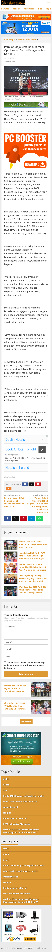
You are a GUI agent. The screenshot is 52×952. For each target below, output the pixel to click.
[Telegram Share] (31, 518)
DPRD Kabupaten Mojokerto (16, 824)
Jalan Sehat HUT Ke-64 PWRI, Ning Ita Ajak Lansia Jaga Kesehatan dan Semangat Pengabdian (14, 709)
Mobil (6, 779)
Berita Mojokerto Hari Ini (15, 818)
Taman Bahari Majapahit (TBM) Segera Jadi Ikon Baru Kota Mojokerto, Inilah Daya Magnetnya (37, 503)
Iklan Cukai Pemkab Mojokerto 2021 (20, 801)
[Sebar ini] (7, 518)
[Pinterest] (38, 484)
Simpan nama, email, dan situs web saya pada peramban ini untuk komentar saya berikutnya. (24, 665)
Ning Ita (7, 813)
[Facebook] (25, 484)
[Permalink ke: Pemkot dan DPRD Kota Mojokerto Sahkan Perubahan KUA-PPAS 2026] (10, 545)
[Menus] (49, 3)
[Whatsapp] (39, 518)
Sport (6, 790)
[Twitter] (31, 484)
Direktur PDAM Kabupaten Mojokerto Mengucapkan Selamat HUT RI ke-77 (21, 831)
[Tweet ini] (15, 518)
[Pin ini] (23, 518)
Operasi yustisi (10, 807)
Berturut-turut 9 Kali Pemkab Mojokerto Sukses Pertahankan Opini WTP (14, 501)
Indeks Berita (41, 948)
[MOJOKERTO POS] (13, 2)
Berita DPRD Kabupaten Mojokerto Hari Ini (23, 796)
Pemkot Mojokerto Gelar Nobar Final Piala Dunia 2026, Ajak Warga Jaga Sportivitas (32, 567)
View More (26, 721)
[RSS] (8, 488)
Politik (6, 784)
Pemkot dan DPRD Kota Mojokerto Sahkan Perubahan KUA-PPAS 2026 (33, 544)
